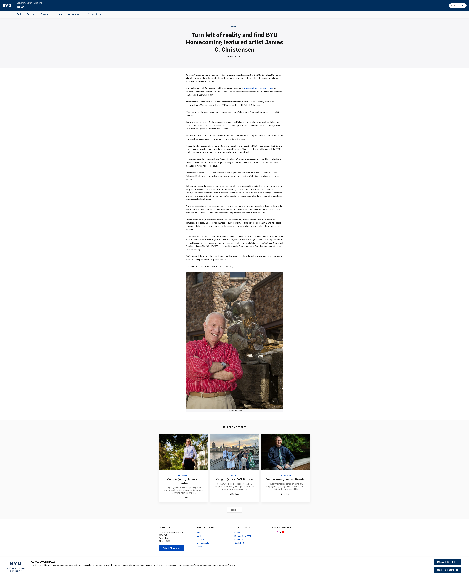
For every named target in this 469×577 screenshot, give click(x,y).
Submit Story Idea (171, 548)
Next (233, 510)
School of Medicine (97, 14)
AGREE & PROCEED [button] (447, 570)
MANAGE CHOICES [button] (447, 562)
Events (58, 14)
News (20, 7)
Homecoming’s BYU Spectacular (258, 88)
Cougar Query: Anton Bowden (285, 479)
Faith (19, 14)
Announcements (75, 14)
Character (45, 14)
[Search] (463, 5)
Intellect (31, 14)
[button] (465, 561)
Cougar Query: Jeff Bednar (234, 479)
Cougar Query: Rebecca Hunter (183, 481)
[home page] (7, 5)
